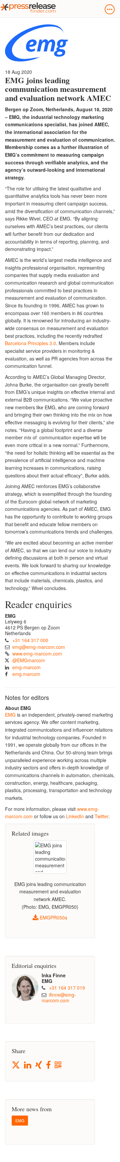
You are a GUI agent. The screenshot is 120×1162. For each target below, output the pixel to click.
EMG (10, 714)
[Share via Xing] (39, 1065)
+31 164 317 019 (67, 987)
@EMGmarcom (28, 660)
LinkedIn (75, 816)
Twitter (101, 816)
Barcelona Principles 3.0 (30, 343)
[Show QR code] (58, 1065)
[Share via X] (16, 1065)
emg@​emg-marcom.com (38, 646)
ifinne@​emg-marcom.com (59, 997)
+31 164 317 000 (30, 640)
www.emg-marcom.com (37, 653)
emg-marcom (26, 667)
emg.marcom (26, 674)
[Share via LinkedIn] (28, 1065)
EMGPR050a (52, 917)
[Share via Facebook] (49, 1065)
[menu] (109, 9)
